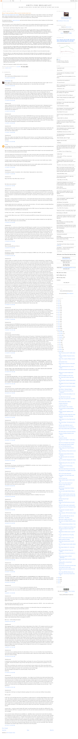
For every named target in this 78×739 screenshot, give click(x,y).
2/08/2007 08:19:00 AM (10, 621)
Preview (62, 33)
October (60, 335)
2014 (59, 317)
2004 (59, 581)
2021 (59, 305)
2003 (59, 582)
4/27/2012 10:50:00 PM (10, 725)
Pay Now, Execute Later (63, 478)
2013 (59, 319)
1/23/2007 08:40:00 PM (10, 100)
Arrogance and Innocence (63, 403)
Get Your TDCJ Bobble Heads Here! (65, 446)
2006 (59, 577)
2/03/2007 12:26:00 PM (10, 571)
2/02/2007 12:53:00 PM (10, 440)
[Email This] (23, 66)
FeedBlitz (70, 33)
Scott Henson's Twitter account (63, 20)
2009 (59, 326)
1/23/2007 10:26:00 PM (10, 141)
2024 (59, 300)
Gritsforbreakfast (8, 80)
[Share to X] (25, 66)
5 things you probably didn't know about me (66, 515)
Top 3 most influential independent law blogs (68, 267)
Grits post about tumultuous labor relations (11, 14)
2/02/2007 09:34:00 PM (10, 523)
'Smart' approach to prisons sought (65, 567)
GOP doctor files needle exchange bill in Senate (67, 414)
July (60, 340)
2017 (59, 312)
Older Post (52, 730)
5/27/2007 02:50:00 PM (10, 672)
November (61, 333)
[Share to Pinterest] (27, 66)
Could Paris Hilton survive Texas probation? (66, 426)
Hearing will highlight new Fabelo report (66, 375)
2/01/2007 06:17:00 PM (10, 393)
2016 (59, 314)
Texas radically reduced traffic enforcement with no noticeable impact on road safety (66, 40)
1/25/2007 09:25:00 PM (10, 222)
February (60, 349)
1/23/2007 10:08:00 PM (10, 132)
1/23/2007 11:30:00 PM (10, 173)
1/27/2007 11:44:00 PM (10, 319)
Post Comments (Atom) (11, 732)
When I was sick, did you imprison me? (65, 482)
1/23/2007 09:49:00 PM (10, 111)
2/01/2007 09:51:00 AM (10, 383)
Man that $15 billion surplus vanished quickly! (67, 505)
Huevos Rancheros (70, 293)
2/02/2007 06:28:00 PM (10, 496)
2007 (59, 330)
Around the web (61, 486)
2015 (59, 316)
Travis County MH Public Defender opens (66, 572)
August (60, 338)
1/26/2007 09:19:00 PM (10, 247)
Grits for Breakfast (39, 5)
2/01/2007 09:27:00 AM (10, 371)
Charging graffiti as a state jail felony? (65, 562)
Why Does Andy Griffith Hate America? (66, 425)
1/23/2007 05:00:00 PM (10, 85)
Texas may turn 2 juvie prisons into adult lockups (67, 565)
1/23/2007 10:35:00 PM (10, 167)
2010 (59, 324)
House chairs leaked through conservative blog (67, 468)
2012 (59, 321)
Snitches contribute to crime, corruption (66, 406)
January (60, 351)
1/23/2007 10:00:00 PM (10, 123)
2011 (59, 323)
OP (5, 144)
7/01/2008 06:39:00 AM (10, 687)
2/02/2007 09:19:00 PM (10, 509)
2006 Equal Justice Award (66, 258)
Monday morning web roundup (64, 539)
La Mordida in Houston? (63, 405)
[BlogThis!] (24, 66)
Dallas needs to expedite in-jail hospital (65, 519)
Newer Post (4, 730)
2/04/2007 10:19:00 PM (10, 593)
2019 (59, 308)
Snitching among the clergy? (64, 498)
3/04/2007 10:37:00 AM (10, 647)
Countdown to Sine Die (63, 438)
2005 (59, 579)
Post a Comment (5, 728)
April (60, 346)
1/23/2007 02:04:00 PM (10, 77)
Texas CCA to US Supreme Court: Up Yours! (67, 442)
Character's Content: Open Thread (65, 484)
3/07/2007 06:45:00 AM (10, 656)
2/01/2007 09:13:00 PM (10, 417)
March (60, 347)
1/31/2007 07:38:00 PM (10, 352)
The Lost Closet (61, 563)
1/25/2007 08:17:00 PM (10, 185)
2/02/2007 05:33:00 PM (10, 468)
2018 (59, 310)
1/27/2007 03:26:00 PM (10, 304)
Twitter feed (59, 245)
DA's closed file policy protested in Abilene (66, 444)
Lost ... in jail (61, 436)
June (60, 342)
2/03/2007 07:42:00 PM (10, 582)
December (61, 331)
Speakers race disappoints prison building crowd (67, 527)
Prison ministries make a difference (65, 401)
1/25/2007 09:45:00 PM (10, 241)
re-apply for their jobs (16, 20)
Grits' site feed (68, 27)
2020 (59, 307)
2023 (59, 301)
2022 (59, 303)
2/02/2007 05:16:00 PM (10, 460)
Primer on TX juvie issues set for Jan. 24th (66, 537)
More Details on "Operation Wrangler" (65, 389)
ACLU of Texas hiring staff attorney (65, 473)
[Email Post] (21, 66)
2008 (59, 328)
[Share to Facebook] (26, 66)
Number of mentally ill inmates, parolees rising (67, 494)
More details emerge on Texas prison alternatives (67, 431)
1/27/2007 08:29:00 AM (10, 255)
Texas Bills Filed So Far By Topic (65, 396)
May (60, 344)
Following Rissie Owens (63, 361)
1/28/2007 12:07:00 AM (10, 330)
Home (28, 730)
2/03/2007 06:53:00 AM (10, 559)
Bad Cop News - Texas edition (64, 517)
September (61, 337)
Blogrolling (61, 500)
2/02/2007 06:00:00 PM (10, 485)
